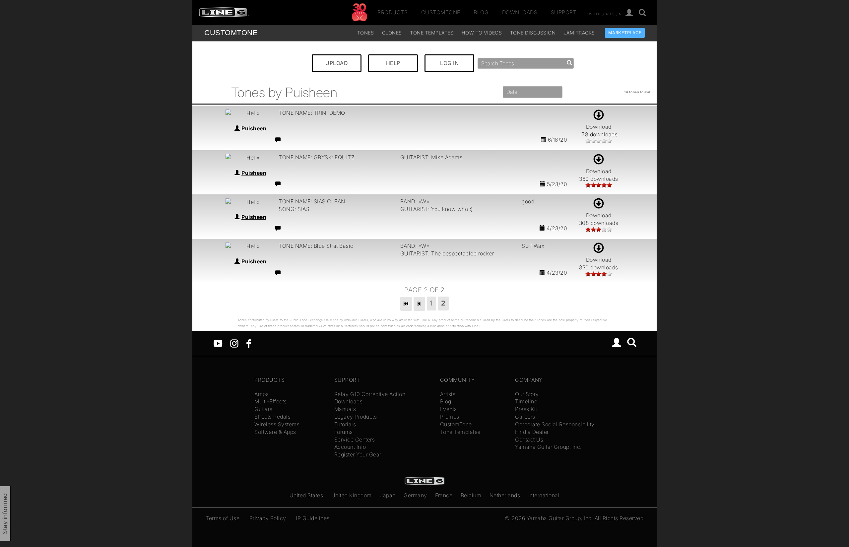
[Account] (629, 13)
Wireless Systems (276, 424)
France (443, 495)
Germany (415, 495)
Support (564, 12)
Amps (261, 394)
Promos (449, 416)
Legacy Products (355, 416)
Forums (343, 432)
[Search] (642, 13)
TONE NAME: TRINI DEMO (312, 112)
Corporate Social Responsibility (555, 424)
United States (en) (605, 14)
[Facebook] (248, 343)
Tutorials (345, 424)
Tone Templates (431, 32)
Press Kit (526, 409)
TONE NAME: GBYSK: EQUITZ (317, 157)
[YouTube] (218, 343)
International (544, 495)
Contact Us (529, 439)
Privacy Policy (267, 518)
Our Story (527, 394)
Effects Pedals (272, 416)
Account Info (350, 447)
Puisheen (253, 128)
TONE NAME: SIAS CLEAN (312, 201)
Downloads (520, 12)
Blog (481, 12)
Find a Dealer (532, 432)
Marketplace (625, 32)
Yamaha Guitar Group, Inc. (548, 447)
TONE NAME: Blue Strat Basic (316, 245)
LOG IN (449, 63)
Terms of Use (222, 518)
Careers (525, 416)
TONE (231, 33)
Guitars (263, 409)
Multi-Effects (270, 401)
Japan (388, 495)
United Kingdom (351, 495)
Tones (365, 32)
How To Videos (482, 32)
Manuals (345, 409)
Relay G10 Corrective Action (370, 394)
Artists (448, 394)
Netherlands (505, 495)
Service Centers (354, 439)
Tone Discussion (533, 32)
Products (392, 12)
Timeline (526, 401)
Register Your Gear (357, 454)
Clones (392, 32)
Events (448, 409)
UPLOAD (336, 63)
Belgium (471, 495)
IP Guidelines (313, 518)
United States (306, 495)
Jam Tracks (579, 32)
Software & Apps (275, 432)
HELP (393, 63)
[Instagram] (234, 343)
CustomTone (440, 12)
